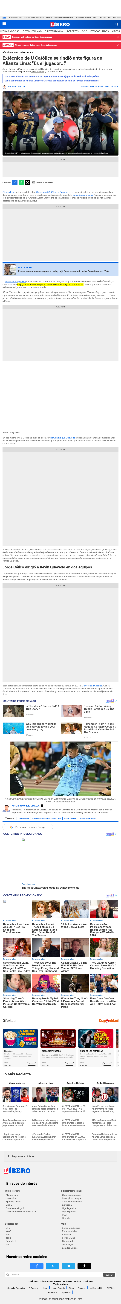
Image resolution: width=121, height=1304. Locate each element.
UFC (8, 1228)
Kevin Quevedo (70, 818)
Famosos (66, 1234)
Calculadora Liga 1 (15, 1208)
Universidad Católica (92, 685)
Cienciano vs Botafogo (34, 18)
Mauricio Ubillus (16, 87)
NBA (8, 1234)
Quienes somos (46, 1281)
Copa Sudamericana (83, 195)
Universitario (12, 1198)
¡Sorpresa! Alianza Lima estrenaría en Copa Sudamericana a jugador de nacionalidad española (52, 76)
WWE (8, 1231)
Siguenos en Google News (44, 182)
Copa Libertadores (71, 1195)
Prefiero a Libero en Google (30, 827)
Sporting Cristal (13, 1201)
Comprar (32, 1064)
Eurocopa (67, 1205)
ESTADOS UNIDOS (99, 31)
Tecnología (67, 1244)
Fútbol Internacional (71, 1191)
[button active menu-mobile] (4, 24)
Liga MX (66, 1218)
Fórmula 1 (11, 1241)
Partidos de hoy (15, 18)
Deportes (73, 31)
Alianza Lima (105, 18)
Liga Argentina (69, 1208)
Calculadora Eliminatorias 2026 (21, 1211)
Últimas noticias (9, 31)
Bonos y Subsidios (71, 1228)
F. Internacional (54, 31)
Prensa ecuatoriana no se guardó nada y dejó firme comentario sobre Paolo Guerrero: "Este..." (64, 271)
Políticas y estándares (63, 1281)
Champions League (71, 1198)
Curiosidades (68, 1241)
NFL (8, 1244)
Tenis (8, 1238)
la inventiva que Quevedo (62, 437)
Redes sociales (69, 1231)
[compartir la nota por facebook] (15, 182)
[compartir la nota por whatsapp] (21, 182)
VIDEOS (116, 31)
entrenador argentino (15, 281)
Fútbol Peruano (32, 31)
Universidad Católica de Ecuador (52, 192)
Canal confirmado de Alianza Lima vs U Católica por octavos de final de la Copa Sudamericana (52, 80)
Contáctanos (33, 1281)
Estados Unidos (70, 1248)
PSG (64, 1215)
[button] (116, 24)
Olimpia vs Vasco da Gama (87, 18)
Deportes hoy (11, 1224)
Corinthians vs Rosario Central (59, 18)
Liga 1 (9, 1205)
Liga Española (69, 1211)
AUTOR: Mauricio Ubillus (26, 805)
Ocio (84, 31)
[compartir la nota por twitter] (27, 182)
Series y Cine (68, 1238)
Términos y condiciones (83, 1281)
